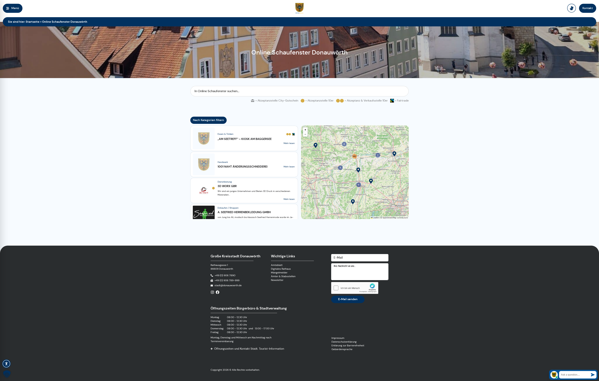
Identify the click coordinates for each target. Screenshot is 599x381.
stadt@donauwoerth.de (228, 285)
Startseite (32, 21)
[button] (315, 145)
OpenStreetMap (389, 217)
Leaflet (376, 217)
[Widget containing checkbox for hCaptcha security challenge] (354, 288)
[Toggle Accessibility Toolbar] (6, 364)
